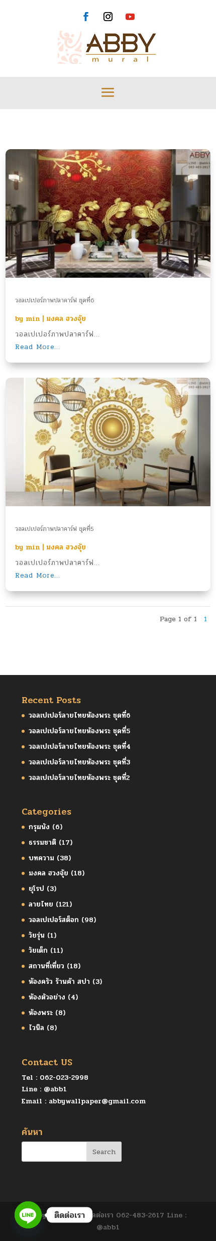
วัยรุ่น (37, 935)
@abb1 (55, 1089)
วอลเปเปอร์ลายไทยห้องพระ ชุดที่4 (80, 746)
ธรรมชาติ (42, 842)
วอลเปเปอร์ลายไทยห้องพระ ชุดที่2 (79, 777)
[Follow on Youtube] (130, 17)
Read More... (37, 347)
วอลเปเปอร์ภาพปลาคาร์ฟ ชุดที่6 (54, 300)
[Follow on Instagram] (108, 17)
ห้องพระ (41, 1012)
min (33, 318)
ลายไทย (41, 904)
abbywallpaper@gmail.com (97, 1101)
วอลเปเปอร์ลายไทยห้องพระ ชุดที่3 (79, 762)
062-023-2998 (64, 1077)
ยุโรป (36, 888)
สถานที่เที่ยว (46, 966)
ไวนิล (36, 1028)
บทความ (41, 858)
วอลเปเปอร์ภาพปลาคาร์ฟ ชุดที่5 (54, 528)
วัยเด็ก (38, 950)
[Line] (28, 1214)
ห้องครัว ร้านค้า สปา (59, 981)
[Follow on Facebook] (86, 17)
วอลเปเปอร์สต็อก (54, 920)
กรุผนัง (39, 827)
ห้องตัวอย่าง (47, 997)
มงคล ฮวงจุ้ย (66, 318)
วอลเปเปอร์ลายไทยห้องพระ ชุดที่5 (79, 731)
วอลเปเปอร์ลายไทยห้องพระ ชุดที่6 (80, 715)
